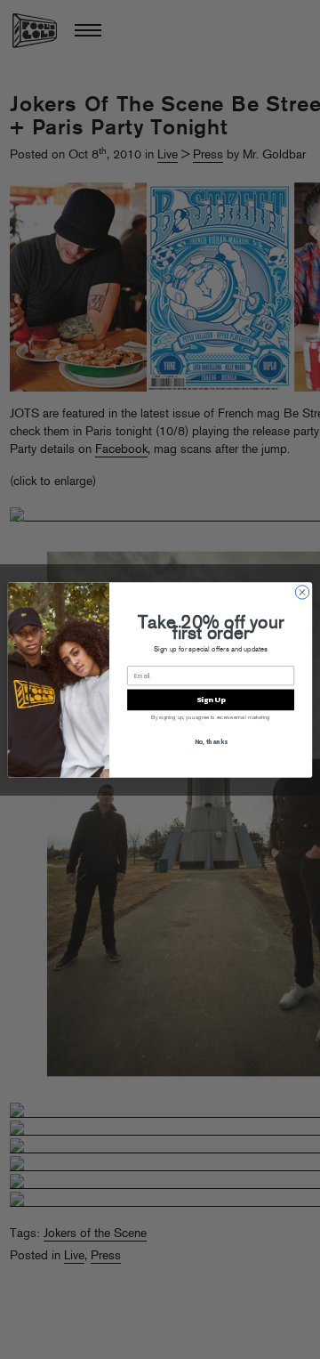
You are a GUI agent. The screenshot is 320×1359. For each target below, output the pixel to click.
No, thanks (211, 741)
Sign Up (210, 699)
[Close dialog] (301, 591)
